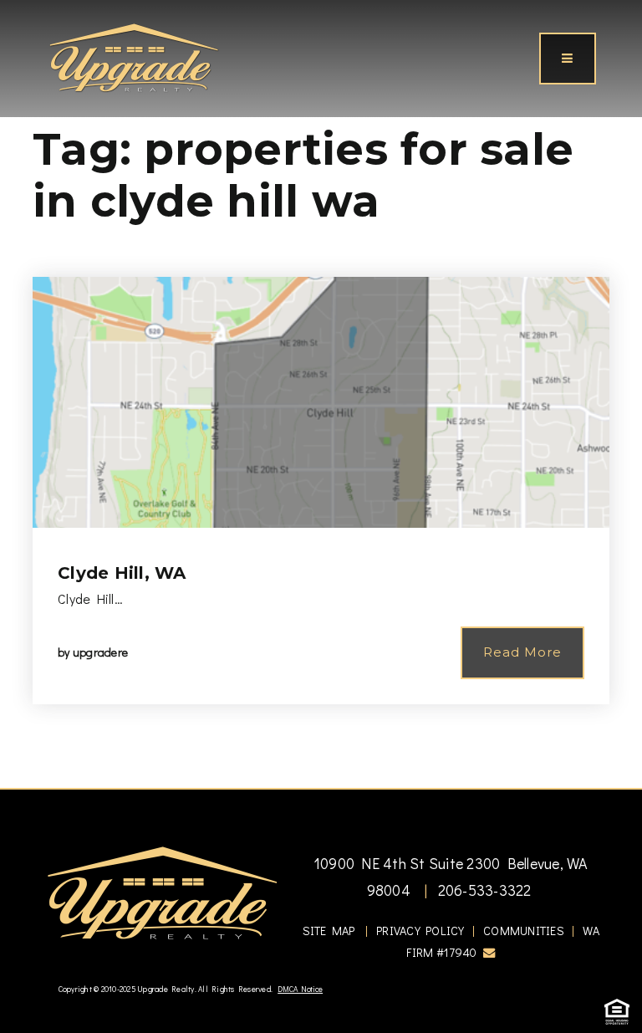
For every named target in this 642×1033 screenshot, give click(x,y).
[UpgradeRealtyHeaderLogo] (162, 892)
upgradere (100, 652)
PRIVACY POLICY (420, 930)
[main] (321, 394)
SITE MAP (329, 930)
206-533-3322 (482, 890)
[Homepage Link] (134, 56)
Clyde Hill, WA (122, 573)
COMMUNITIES (523, 930)
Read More (522, 652)
